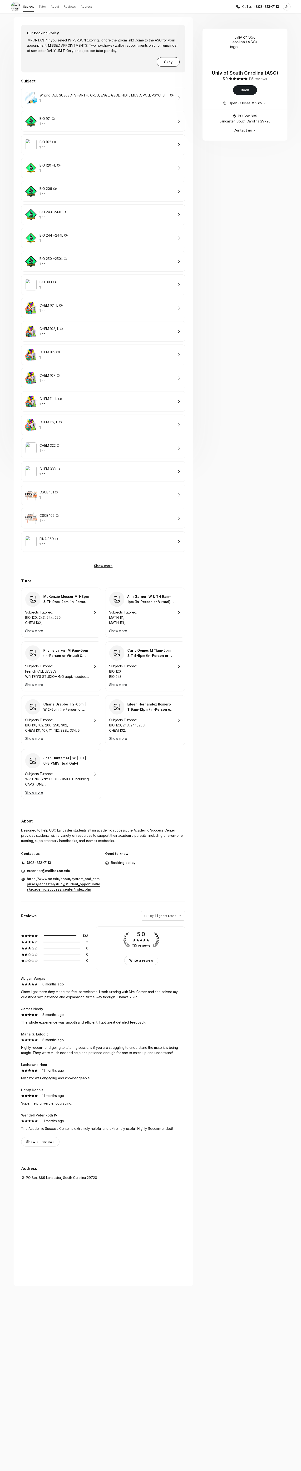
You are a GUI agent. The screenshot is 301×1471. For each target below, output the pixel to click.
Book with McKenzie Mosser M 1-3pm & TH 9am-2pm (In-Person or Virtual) (61, 612)
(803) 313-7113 (266, 7)
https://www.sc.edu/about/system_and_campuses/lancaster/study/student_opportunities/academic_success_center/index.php (63, 884)
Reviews (70, 6)
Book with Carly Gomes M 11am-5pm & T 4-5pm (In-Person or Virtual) (145, 666)
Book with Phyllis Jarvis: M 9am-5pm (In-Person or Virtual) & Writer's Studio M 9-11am (61, 666)
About (55, 6)
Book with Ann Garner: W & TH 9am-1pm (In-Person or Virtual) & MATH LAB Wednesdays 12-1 (145, 612)
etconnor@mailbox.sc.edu (48, 871)
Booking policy (123, 863)
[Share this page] (287, 6)
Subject (28, 6)
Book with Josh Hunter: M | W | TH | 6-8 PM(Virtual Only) (61, 774)
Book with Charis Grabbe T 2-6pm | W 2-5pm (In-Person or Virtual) (61, 720)
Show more (103, 566)
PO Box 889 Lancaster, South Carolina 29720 (245, 118)
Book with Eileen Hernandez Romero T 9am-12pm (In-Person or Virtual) (145, 720)
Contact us (242, 130)
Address (87, 6)
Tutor (42, 6)
